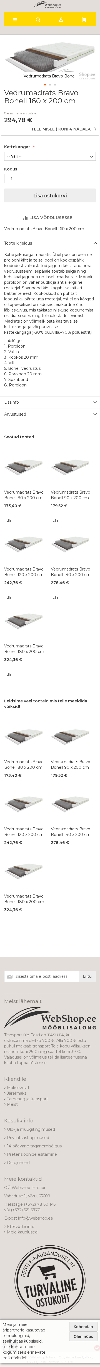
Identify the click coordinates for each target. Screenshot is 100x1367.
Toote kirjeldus (18, 243)
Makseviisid (18, 1087)
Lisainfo (11, 402)
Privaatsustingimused (28, 1137)
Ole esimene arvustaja (20, 113)
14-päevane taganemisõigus (34, 1146)
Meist (12, 1104)
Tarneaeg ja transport (27, 1098)
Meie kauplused (22, 1232)
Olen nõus (83, 1336)
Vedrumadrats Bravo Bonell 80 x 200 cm (24, 495)
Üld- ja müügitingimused (31, 1129)
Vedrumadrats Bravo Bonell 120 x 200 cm (24, 572)
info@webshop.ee (35, 1218)
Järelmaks (16, 1093)
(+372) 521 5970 (26, 1209)
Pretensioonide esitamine (32, 1154)
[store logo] (47, 4)
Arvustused (15, 414)
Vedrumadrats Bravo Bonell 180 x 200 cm (24, 649)
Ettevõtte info (20, 1226)
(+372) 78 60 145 (40, 1204)
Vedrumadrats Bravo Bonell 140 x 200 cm (71, 572)
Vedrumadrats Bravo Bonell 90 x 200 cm (70, 495)
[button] (45, 85)
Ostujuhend (18, 1162)
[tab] (50, 243)
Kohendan (83, 1326)
